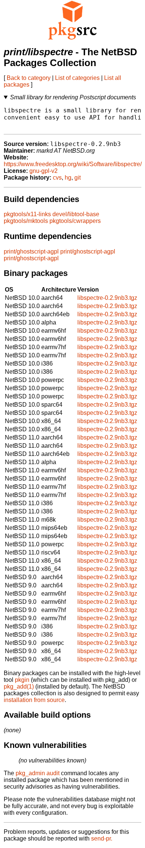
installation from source (34, 700)
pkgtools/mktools (26, 221)
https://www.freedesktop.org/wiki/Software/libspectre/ (73, 164)
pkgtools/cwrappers (75, 221)
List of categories (77, 78)
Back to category (29, 78)
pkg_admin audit (37, 773)
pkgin (22, 680)
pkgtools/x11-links (27, 214)
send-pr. (101, 838)
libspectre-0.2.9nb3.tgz (107, 298)
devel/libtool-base (75, 214)
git (77, 177)
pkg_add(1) (19, 686)
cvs (57, 177)
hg (68, 177)
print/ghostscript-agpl (31, 251)
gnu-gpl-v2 (43, 171)
